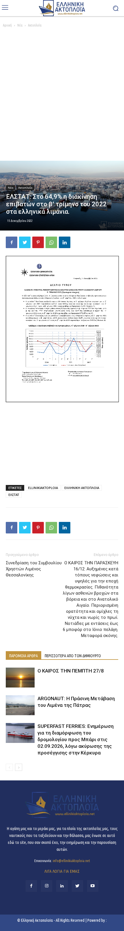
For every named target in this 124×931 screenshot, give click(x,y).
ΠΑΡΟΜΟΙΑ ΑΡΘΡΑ (23, 655)
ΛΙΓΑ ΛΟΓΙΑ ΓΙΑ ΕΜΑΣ (62, 871)
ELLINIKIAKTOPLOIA (43, 488)
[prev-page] (9, 767)
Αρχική (7, 25)
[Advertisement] (62, 96)
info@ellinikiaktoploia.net (71, 861)
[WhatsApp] (51, 242)
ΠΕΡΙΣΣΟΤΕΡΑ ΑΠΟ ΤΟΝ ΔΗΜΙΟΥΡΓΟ (73, 655)
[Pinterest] (38, 242)
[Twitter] (25, 242)
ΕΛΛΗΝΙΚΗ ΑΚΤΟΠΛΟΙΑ (81, 488)
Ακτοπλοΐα (35, 25)
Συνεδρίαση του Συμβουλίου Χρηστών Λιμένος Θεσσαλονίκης (34, 569)
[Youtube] (92, 885)
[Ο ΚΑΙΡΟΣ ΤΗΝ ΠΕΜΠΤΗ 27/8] (20, 678)
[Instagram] (46, 885)
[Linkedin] (64, 242)
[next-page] (18, 767)
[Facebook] (11, 242)
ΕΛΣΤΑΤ (13, 494)
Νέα (19, 25)
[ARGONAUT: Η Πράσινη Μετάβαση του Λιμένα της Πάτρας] (20, 705)
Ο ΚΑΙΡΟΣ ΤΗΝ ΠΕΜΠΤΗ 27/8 (70, 671)
